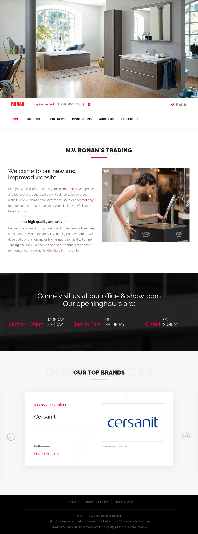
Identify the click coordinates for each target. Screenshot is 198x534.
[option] (99, 429)
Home (15, 119)
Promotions (82, 119)
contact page (85, 200)
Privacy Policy (97, 502)
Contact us (130, 119)
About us (106, 119)
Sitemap (72, 502)
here (57, 250)
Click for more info (46, 454)
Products (34, 119)
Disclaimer (124, 502)
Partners (57, 119)
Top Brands (69, 189)
